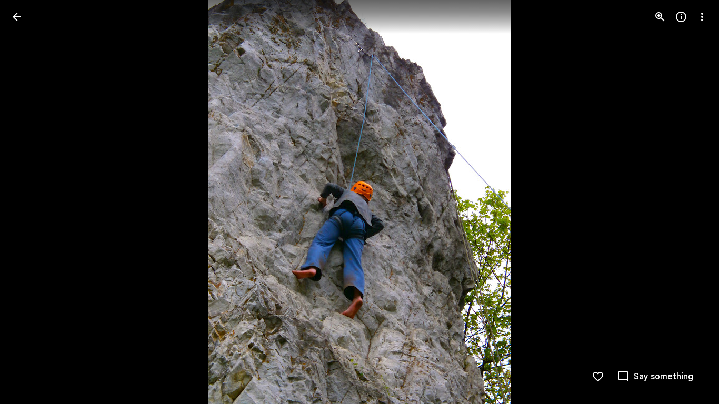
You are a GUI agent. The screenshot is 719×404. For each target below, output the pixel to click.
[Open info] (681, 16)
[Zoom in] (660, 16)
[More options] (702, 16)
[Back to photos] (16, 16)
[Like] (598, 376)
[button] (29, 202)
